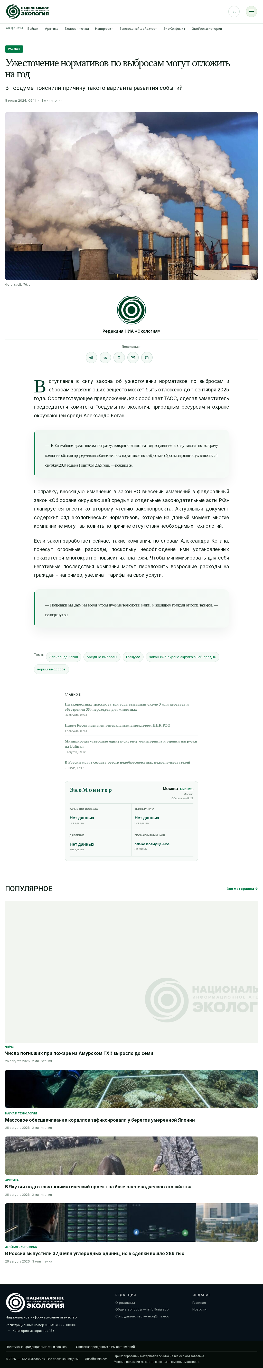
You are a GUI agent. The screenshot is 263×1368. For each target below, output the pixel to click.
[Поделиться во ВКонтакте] (105, 357)
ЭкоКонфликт (174, 29)
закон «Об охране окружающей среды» (182, 657)
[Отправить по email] (133, 357)
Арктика (52, 29)
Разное (14, 48)
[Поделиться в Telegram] (91, 357)
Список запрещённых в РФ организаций (105, 1347)
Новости (199, 1309)
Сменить (186, 789)
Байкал (33, 29)
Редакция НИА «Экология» (131, 331)
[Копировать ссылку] (147, 357)
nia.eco (102, 1359)
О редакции (125, 1302)
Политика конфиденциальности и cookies (36, 1347)
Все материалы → (242, 889)
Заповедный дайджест (138, 29)
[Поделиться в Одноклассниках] (119, 357)
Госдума (133, 657)
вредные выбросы (102, 657)
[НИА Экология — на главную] (27, 11)
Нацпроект (104, 29)
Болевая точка (77, 29)
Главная (199, 1302)
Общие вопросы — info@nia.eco (142, 1309)
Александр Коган (63, 657)
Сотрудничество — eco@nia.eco (142, 1316)
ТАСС (170, 398)
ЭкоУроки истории (207, 29)
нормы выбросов (51, 669)
